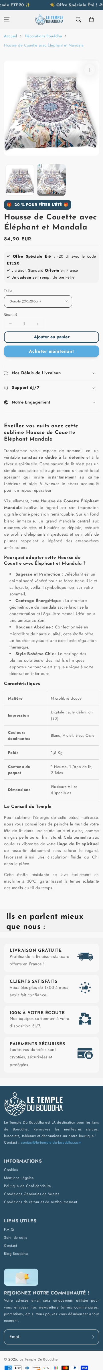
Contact (10, 1245)
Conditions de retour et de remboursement (40, 1202)
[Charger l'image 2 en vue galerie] (51, 180)
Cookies (11, 1169)
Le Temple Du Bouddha (39, 1359)
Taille (8, 291)
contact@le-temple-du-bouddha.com (51, 1142)
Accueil (10, 36)
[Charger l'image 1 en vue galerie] (19, 180)
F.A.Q (9, 1229)
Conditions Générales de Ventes (31, 1194)
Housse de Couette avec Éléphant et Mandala (43, 45)
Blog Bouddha (16, 1253)
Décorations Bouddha (43, 36)
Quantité (10, 314)
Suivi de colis (15, 1237)
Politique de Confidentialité (27, 1185)
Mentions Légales (18, 1177)
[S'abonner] (93, 1337)
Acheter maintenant (51, 351)
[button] (7, 19)
